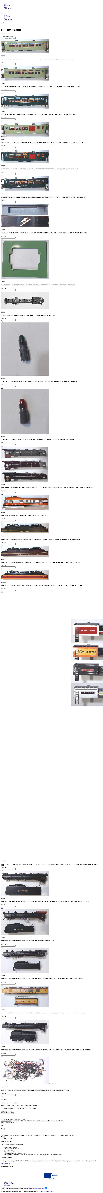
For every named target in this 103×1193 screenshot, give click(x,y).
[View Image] (25, 52)
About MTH (7, 5)
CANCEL (11, 1112)
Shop (5, 7)
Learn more (46, 1191)
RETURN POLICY (9, 1183)
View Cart (13, 1122)
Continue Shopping (5, 1122)
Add (2, 65)
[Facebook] (46, 1188)
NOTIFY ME (4, 1112)
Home (5, 4)
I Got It (51, 1191)
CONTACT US (8, 8)
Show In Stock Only (8, 36)
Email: (2, 1111)
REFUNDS (7, 1185)
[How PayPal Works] (51, 1177)
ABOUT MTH (8, 1182)
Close (2, 1128)
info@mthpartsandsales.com (36, 1188)
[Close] (1, 26)
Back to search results (6, 34)
